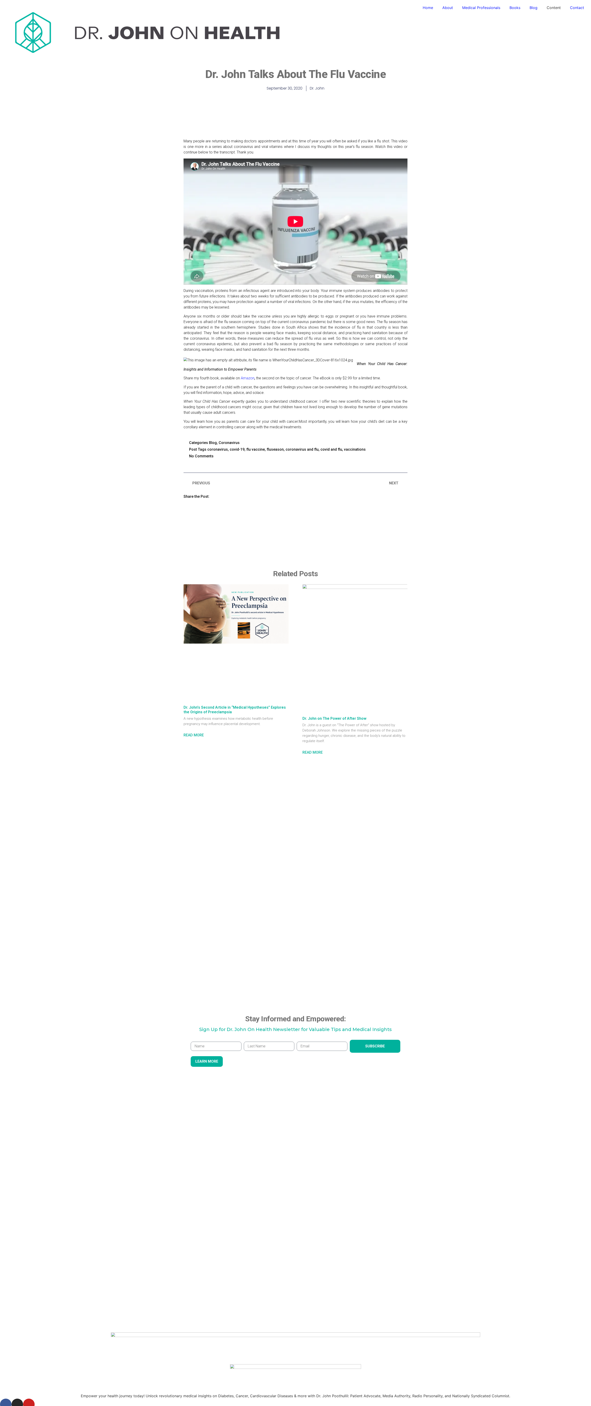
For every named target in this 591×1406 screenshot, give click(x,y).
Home (428, 7)
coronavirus (217, 449)
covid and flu (331, 449)
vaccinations (355, 449)
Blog (533, 7)
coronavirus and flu (302, 449)
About (447, 7)
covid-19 (237, 449)
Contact (577, 7)
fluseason (275, 449)
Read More (194, 735)
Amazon (247, 378)
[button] (219, 496)
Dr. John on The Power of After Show (334, 718)
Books (515, 7)
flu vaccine (255, 449)
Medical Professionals (481, 7)
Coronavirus (229, 443)
